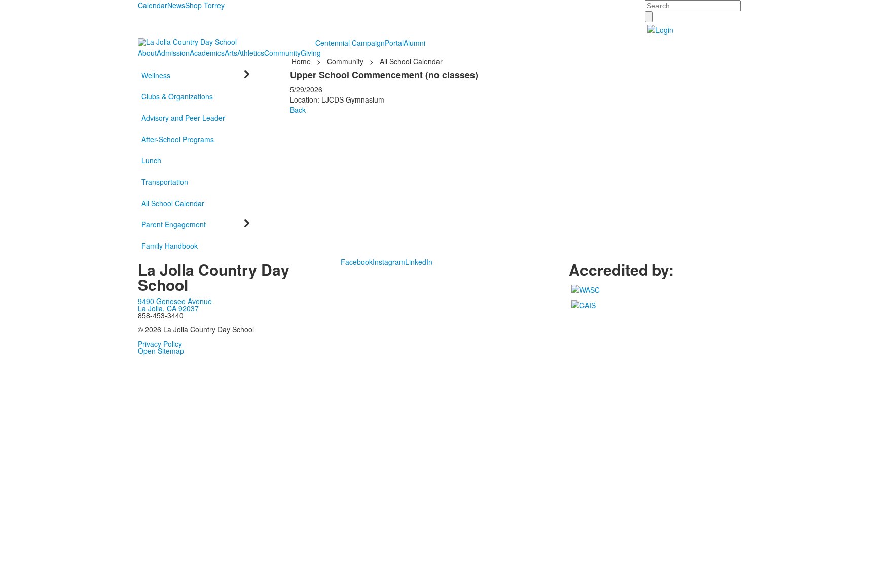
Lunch (151, 160)
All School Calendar (172, 203)
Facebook (357, 262)
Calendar (152, 5)
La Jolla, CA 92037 (168, 308)
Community (282, 53)
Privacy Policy (160, 344)
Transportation (164, 182)
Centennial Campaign (350, 43)
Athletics (250, 53)
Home (302, 61)
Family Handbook (169, 246)
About (147, 53)
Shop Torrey (205, 5)
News (176, 5)
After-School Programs (177, 139)
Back (298, 110)
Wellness (155, 75)
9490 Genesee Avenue (175, 301)
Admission (173, 53)
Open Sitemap (161, 351)
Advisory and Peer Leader (183, 118)
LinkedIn (418, 262)
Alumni (414, 43)
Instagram (389, 262)
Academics (207, 53)
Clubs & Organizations (177, 96)
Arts (231, 53)
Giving (311, 53)
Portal (394, 43)
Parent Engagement (173, 224)
